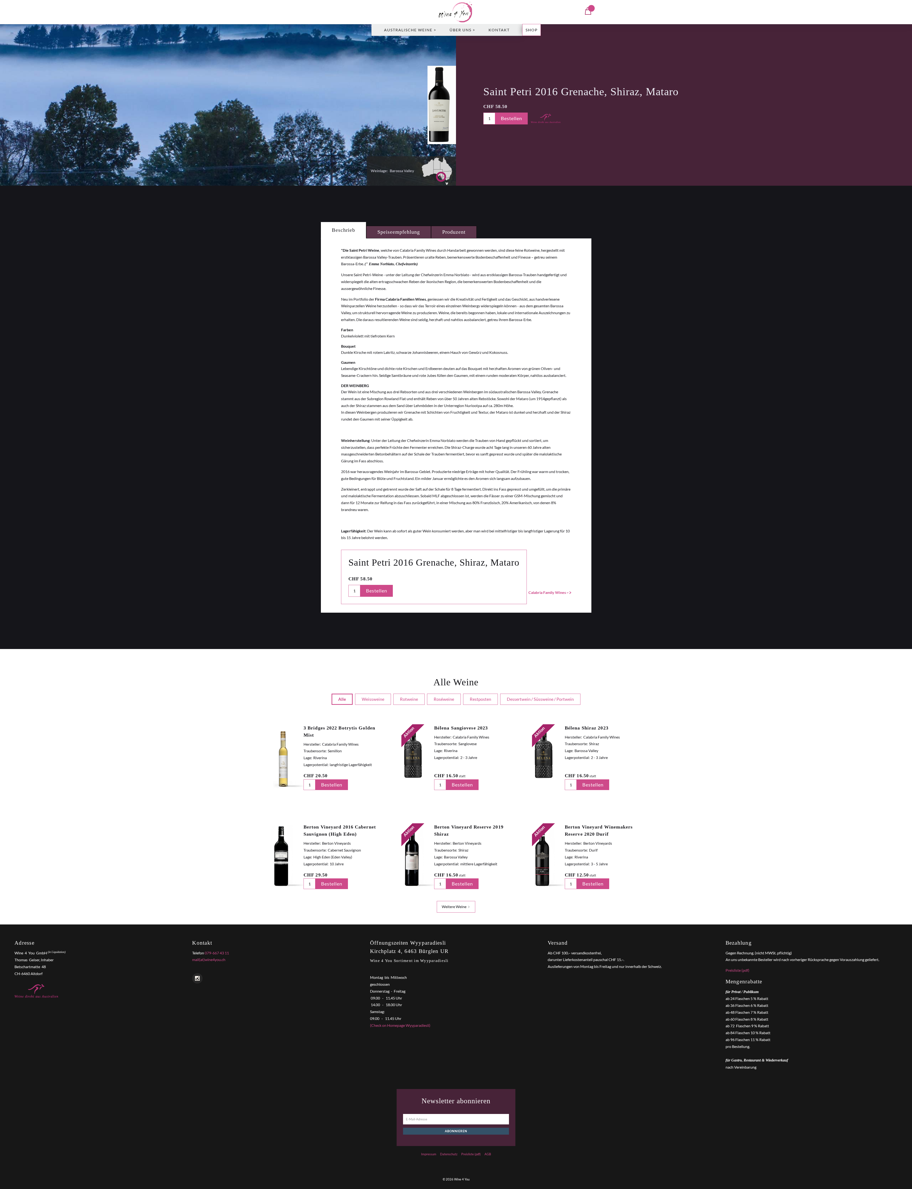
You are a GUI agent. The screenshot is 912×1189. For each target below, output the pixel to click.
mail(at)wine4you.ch (208, 959)
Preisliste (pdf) (737, 970)
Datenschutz (448, 1154)
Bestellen (511, 118)
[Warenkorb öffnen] (588, 12)
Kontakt (499, 30)
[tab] (343, 230)
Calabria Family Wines (547, 592)
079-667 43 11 (217, 953)
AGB (487, 1154)
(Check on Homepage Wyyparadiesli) (400, 1025)
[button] (410, 30)
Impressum (428, 1154)
